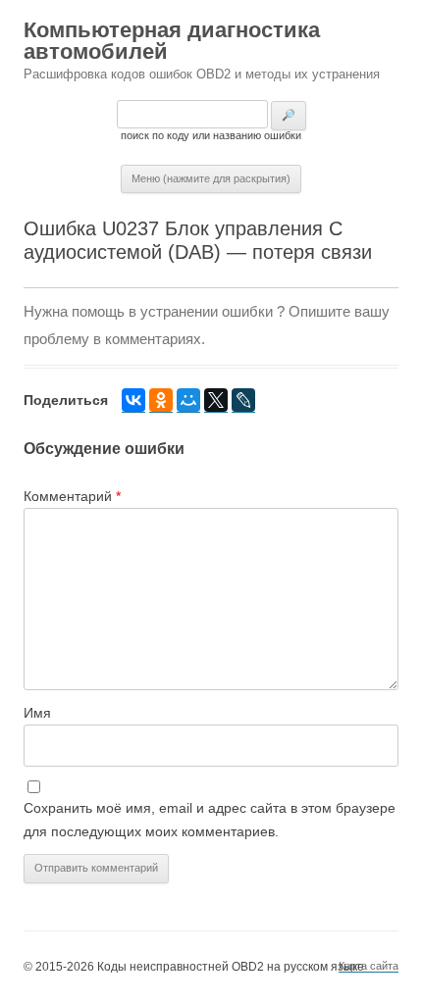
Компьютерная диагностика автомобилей (172, 41)
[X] (216, 400)
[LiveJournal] (243, 400)
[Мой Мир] (188, 400)
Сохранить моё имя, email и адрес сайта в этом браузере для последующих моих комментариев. (210, 819)
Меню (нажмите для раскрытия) (211, 178)
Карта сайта (368, 966)
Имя (37, 713)
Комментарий (72, 496)
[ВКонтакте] (133, 400)
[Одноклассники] (161, 400)
